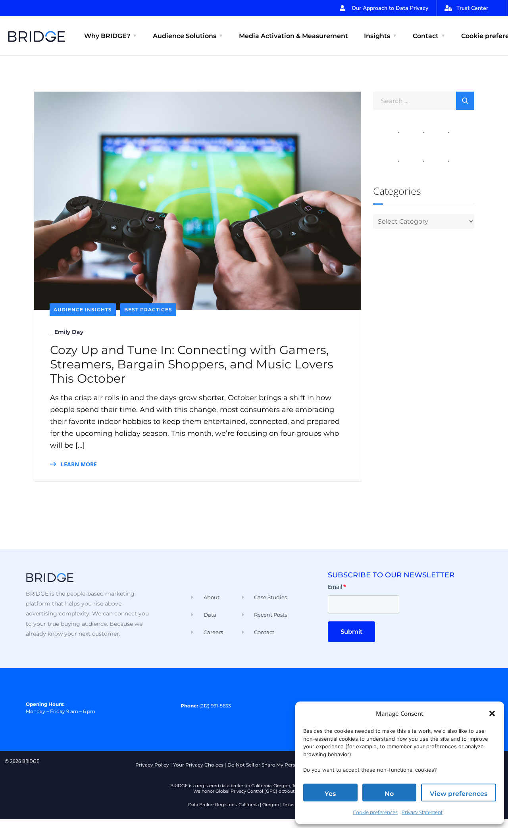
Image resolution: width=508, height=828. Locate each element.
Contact (426, 36)
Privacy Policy (152, 765)
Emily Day (68, 331)
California (249, 804)
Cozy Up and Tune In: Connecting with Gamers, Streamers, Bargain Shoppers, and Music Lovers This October (191, 364)
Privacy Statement (422, 812)
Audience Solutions (184, 36)
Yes (330, 793)
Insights (377, 36)
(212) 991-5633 (215, 706)
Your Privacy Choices (198, 765)
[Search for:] (423, 100)
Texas (288, 804)
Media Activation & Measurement (293, 36)
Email (337, 586)
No (389, 793)
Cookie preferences (375, 812)
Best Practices (148, 309)
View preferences (458, 793)
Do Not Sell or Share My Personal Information (281, 765)
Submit (351, 631)
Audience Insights (83, 309)
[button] (492, 713)
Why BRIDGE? (107, 36)
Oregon (270, 804)
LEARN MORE (78, 464)
